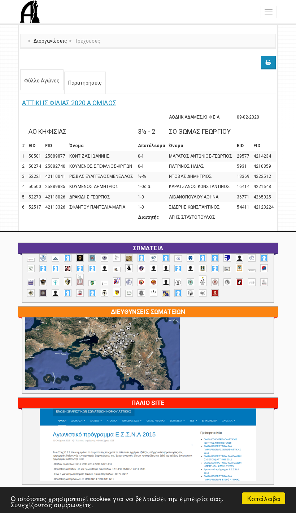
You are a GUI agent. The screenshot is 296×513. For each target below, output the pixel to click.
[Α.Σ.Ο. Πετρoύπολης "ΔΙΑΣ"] (116, 269)
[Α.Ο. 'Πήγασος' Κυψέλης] (116, 258)
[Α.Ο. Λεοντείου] (178, 258)
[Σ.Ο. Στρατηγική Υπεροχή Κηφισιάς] (92, 293)
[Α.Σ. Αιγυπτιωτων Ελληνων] (43, 268)
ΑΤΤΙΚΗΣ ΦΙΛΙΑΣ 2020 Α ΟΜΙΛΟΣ (69, 103)
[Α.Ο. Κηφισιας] (165, 258)
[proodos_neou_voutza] (43, 258)
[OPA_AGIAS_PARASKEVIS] (30, 260)
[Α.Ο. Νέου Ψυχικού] (202, 258)
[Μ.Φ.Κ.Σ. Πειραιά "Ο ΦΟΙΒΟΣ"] (30, 282)
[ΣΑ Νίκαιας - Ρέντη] (129, 293)
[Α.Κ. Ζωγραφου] (92, 258)
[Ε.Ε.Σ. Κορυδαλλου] (215, 268)
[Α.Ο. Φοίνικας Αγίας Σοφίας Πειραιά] (251, 258)
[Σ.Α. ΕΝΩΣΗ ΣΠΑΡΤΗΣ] (153, 282)
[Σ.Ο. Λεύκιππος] (264, 282)
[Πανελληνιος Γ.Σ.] (104, 283)
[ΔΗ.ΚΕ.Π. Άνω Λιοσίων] (202, 268)
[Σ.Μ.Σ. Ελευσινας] (178, 282)
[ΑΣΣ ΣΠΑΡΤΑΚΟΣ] (165, 268)
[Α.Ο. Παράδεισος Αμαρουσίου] (215, 258)
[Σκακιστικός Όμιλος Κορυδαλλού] (202, 293)
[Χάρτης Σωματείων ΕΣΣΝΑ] (102, 362)
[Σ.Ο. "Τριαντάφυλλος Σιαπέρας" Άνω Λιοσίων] (190, 282)
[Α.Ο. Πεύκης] (227, 258)
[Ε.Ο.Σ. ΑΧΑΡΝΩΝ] (239, 268)
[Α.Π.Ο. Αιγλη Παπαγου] (264, 258)
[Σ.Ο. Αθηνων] (202, 280)
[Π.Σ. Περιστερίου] (80, 280)
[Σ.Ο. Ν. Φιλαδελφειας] (30, 293)
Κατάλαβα (263, 498)
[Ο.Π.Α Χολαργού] (55, 282)
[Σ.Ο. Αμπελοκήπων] (215, 282)
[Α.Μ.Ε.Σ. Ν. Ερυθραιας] (104, 258)
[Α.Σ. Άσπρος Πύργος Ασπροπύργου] (55, 268)
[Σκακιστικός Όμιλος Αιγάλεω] (190, 293)
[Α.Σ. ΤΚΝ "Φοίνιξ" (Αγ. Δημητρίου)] (104, 268)
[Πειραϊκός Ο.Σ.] (129, 282)
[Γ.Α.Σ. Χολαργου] (178, 268)
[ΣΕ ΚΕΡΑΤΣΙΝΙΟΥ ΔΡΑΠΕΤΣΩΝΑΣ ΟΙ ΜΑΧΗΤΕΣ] (141, 292)
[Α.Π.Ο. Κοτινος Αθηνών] (30, 268)
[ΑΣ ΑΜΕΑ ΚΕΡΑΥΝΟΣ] (153, 268)
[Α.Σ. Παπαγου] (80, 268)
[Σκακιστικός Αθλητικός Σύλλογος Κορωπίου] (165, 293)
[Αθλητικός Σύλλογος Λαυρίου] (129, 268)
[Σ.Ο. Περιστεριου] (67, 293)
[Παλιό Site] (148, 462)
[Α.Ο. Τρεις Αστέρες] (239, 258)
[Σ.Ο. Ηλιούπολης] (227, 282)
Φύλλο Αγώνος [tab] (42, 81)
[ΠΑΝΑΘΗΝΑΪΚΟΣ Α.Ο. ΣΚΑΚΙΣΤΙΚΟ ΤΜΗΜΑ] (92, 283)
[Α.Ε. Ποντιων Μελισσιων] (67, 258)
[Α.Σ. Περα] (92, 268)
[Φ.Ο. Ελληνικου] (215, 293)
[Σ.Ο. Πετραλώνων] (80, 293)
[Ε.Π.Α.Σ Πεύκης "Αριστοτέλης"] (251, 270)
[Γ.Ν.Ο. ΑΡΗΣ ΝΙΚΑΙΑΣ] (190, 268)
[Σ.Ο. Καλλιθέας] (251, 282)
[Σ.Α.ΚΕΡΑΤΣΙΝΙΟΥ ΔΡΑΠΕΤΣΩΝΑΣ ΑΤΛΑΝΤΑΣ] (165, 282)
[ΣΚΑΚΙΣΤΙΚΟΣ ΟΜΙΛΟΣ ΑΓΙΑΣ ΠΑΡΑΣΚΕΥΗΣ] (178, 293)
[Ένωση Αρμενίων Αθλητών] (264, 268)
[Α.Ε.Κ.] (80, 258)
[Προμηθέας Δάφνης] (141, 282)
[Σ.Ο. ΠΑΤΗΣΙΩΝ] (55, 293)
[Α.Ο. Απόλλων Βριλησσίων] (129, 258)
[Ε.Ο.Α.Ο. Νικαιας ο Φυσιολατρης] (227, 269)
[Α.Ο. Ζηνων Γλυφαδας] (153, 258)
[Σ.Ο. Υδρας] (104, 293)
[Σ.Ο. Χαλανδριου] (116, 292)
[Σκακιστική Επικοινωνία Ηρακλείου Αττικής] (153, 293)
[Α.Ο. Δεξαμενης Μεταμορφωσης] (141, 258)
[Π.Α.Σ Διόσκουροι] (67, 281)
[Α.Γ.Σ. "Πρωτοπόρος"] (55, 259)
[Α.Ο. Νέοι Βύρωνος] (190, 258)
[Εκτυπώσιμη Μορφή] (268, 62)
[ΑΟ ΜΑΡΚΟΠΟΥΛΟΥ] (141, 268)
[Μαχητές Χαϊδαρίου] (43, 282)
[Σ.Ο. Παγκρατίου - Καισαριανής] (43, 293)
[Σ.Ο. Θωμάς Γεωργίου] (239, 282)
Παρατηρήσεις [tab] (85, 83)
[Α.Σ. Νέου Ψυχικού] (67, 268)
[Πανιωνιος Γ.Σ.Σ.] (116, 281)
